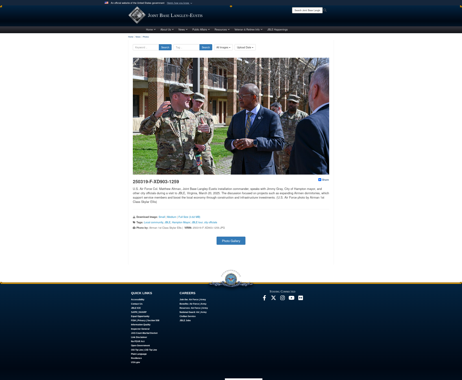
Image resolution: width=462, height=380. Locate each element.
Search (165, 47)
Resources (221, 29)
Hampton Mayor (181, 222)
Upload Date (244, 47)
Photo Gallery (231, 241)
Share (325, 179)
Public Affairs (199, 29)
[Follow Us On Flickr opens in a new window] (300, 298)
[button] (180, 3)
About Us (165, 29)
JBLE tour (197, 222)
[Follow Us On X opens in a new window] (273, 298)
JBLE (168, 222)
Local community (153, 222)
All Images (222, 47)
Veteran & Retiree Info (247, 29)
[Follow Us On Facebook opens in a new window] (264, 298)
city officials (210, 222)
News (181, 29)
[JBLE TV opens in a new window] (291, 298)
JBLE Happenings (277, 29)
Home (149, 29)
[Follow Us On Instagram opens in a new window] (282, 298)
